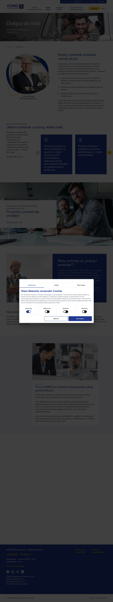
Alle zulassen (80, 318)
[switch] (47, 311)
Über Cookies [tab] (81, 285)
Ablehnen (56, 318)
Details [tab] (56, 285)
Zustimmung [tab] (31, 285)
